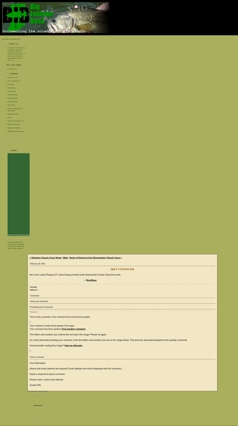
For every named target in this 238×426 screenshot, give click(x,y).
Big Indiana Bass (119, 17)
